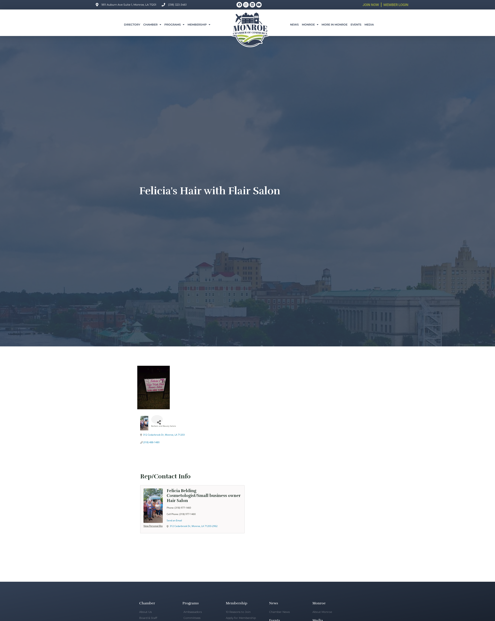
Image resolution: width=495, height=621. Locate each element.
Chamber (150, 24)
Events (356, 24)
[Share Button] (157, 419)
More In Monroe (334, 24)
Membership (197, 24)
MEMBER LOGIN (395, 5)
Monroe (308, 24)
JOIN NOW (371, 5)
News (294, 24)
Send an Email (174, 520)
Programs (172, 24)
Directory (132, 24)
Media (369, 24)
